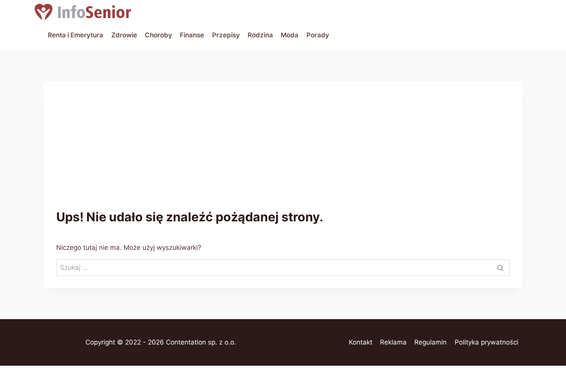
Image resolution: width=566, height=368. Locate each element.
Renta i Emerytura (75, 35)
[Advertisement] (283, 152)
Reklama (393, 342)
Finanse (192, 35)
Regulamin (430, 342)
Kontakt (360, 342)
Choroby (158, 35)
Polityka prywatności (486, 342)
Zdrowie (124, 35)
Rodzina (260, 35)
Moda (289, 35)
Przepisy (226, 35)
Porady (317, 35)
